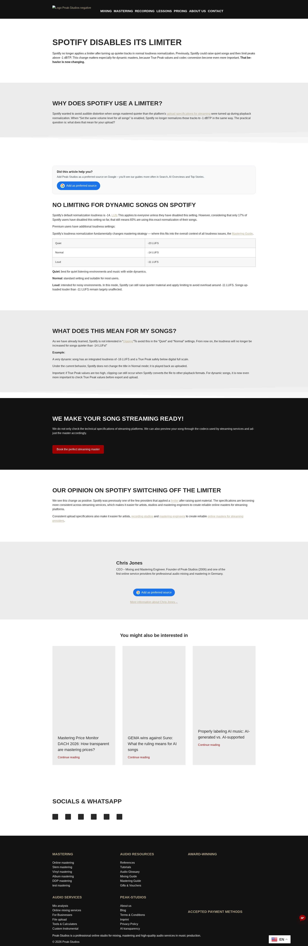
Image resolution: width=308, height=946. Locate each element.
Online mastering (63, 862)
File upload (59, 919)
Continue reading (69, 757)
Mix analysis (60, 905)
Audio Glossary (130, 871)
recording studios (142, 516)
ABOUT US (197, 11)
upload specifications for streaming (189, 113)
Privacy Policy (129, 924)
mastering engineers (172, 516)
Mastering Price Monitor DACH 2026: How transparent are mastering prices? (83, 743)
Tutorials (125, 867)
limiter (174, 500)
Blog (123, 910)
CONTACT (215, 11)
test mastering (61, 885)
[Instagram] (68, 817)
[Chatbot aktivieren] (302, 918)
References (127, 862)
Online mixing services (66, 910)
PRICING (180, 11)
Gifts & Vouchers (130, 885)
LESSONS (164, 11)
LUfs (114, 215)
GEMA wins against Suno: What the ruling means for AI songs (152, 743)
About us (125, 905)
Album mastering (63, 876)
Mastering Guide (242, 233)
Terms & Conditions (132, 914)
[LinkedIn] (106, 817)
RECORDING (145, 11)
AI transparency (130, 928)
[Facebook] (55, 817)
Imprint (124, 919)
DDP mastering (62, 880)
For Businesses (62, 914)
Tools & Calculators (64, 924)
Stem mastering (62, 867)
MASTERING (123, 11)
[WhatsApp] (119, 817)
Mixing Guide (128, 876)
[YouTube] (81, 817)
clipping (128, 341)
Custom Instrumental (65, 928)
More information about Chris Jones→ (154, 602)
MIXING (106, 11)
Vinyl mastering (62, 871)
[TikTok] (94, 817)
